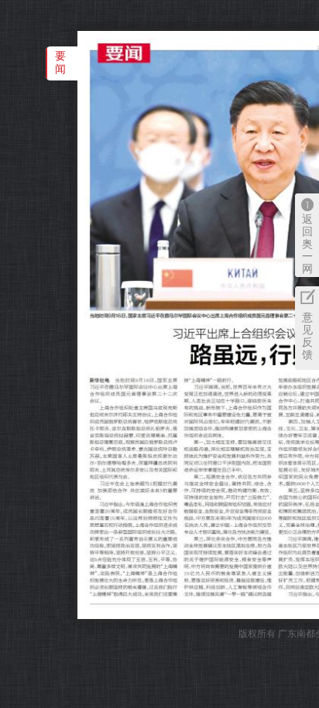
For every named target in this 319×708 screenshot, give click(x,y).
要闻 (60, 62)
